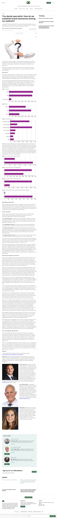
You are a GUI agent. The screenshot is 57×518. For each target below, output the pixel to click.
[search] (4, 2)
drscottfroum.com (5, 382)
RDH (42, 511)
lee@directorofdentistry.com (24, 398)
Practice (16, 8)
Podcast (31, 8)
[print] (36, 33)
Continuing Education (38, 8)
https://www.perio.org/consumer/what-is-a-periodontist (12, 354)
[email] (22, 33)
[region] (28, 516)
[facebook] (16, 33)
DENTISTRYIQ (30, 511)
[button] (2, 2)
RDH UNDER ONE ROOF (24, 511)
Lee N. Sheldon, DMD (13, 28)
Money (27, 8)
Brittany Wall (19, 28)
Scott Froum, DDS (5, 28)
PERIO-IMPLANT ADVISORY (37, 511)
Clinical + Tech (22, 8)
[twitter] (19, 33)
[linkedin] (17, 33)
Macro (3, 13)
